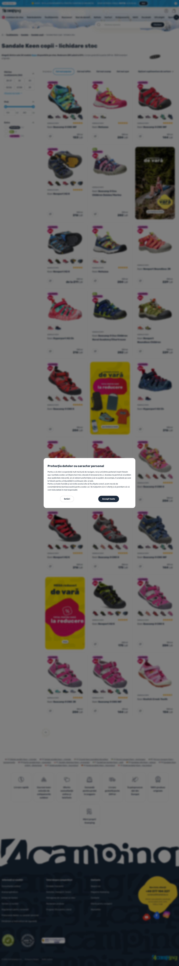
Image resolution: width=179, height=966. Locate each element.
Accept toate (108, 499)
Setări (67, 499)
